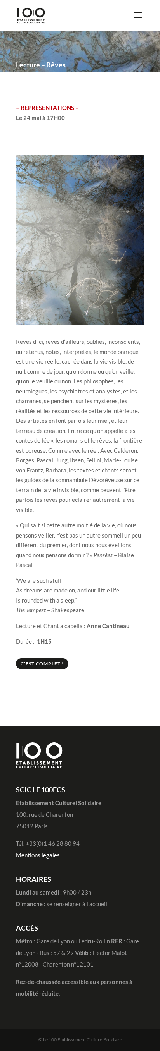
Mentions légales (38, 855)
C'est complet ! (42, 663)
